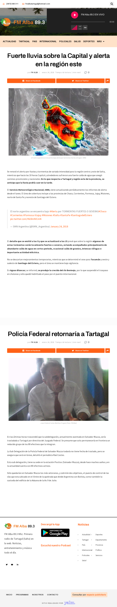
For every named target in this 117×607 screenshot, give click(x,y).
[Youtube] (12, 564)
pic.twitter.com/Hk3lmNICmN (25, 219)
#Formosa (28, 215)
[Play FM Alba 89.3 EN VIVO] (74, 15)
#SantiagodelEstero (81, 215)
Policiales (65, 41)
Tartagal (24, 41)
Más (99, 41)
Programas (22, 595)
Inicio (9, 595)
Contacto (52, 595)
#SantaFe (65, 215)
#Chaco (102, 211)
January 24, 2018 (59, 226)
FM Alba (34, 72)
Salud (77, 41)
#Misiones (47, 215)
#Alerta (53, 211)
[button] (112, 4)
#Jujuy (38, 215)
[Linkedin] (17, 564)
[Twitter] (6, 564)
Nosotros (37, 595)
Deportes (88, 41)
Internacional (48, 41)
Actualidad (9, 41)
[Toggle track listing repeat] (85, 27)
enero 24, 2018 (48, 72)
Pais (34, 41)
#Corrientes (16, 215)
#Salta (56, 215)
